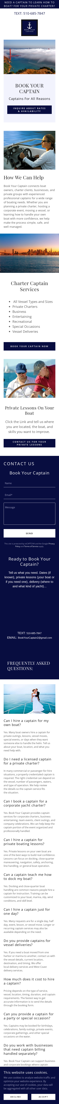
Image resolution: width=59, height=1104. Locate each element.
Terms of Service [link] (31, 546)
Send (29, 533)
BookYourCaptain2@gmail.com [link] (35, 638)
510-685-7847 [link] (34, 13)
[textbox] (29, 483)
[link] (29, 27)
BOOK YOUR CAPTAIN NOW (29, 346)
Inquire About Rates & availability (29, 110)
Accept (43, 1097)
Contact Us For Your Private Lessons (29, 443)
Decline (15, 1097)
